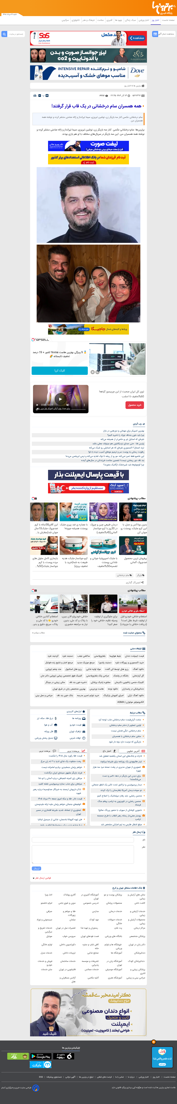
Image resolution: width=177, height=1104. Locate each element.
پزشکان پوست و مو (113, 895)
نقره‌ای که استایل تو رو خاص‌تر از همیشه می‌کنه (122, 439)
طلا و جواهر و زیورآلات (69, 913)
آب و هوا (48, 725)
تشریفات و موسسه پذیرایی (90, 963)
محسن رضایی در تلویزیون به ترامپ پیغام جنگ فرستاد (119, 803)
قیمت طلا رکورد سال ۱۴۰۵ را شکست (65, 756)
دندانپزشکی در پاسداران (133, 689)
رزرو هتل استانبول (73, 669)
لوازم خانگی (46, 945)
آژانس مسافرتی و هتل (68, 980)
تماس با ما (119, 1077)
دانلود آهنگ (138, 669)
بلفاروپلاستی (99, 656)
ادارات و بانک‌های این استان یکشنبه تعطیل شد (120, 756)
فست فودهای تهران (90, 936)
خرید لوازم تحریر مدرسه (88, 695)
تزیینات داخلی (69, 953)
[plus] (47, 95)
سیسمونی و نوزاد (44, 920)
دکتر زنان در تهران (137, 945)
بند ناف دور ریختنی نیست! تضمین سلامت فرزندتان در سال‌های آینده (112, 460)
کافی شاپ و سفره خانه (91, 946)
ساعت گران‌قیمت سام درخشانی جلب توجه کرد (120, 720)
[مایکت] (40, 1065)
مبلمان (72, 920)
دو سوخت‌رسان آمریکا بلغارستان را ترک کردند (121, 790)
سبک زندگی (130, 20)
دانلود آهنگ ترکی (136, 695)
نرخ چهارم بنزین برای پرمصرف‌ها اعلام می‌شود (61, 825)
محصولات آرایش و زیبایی (136, 921)
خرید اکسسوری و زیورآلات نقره (129, 663)
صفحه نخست (168, 20)
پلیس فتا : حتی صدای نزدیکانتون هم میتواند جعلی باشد (118, 443)
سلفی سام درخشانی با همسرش (126, 736)
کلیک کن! (59, 370)
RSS (41, 1077)
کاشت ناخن (139, 903)
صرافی (49, 911)
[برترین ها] (165, 8)
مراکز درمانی (139, 928)
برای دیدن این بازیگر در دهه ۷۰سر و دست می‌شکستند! (121, 777)
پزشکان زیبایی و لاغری (137, 971)
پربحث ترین (44, 751)
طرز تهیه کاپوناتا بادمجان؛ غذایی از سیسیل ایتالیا (60, 820)
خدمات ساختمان (68, 961)
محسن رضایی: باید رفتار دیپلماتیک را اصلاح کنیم (119, 796)
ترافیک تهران (75, 731)
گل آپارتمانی (138, 676)
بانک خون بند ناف (65, 695)
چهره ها (119, 20)
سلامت (100, 20)
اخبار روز (156, 20)
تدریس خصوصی (91, 903)
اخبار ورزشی (144, 20)
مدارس (95, 911)
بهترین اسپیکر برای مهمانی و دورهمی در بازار (123, 431)
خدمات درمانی (115, 911)
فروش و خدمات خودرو (45, 963)
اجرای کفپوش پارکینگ (113, 695)
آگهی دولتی (70, 1077)
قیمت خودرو (75, 725)
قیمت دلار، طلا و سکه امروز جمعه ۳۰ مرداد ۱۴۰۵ (60, 799)
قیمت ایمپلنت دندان (134, 656)
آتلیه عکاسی (93, 978)
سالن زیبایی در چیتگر (55, 682)
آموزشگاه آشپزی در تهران (90, 897)
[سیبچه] (63, 1057)
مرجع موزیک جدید (86, 663)
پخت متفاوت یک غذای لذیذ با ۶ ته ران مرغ (61, 761)
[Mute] (97, 372)
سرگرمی (65, 20)
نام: (143, 840)
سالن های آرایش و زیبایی (136, 897)
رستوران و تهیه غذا (90, 928)
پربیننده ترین (73, 751)
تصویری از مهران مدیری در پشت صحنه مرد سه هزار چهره (117, 769)
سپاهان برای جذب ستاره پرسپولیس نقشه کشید (60, 784)
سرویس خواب (69, 936)
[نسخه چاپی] (34, 95)
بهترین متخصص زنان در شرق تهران (69, 689)
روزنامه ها (76, 718)
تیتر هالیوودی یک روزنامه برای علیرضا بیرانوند (121, 761)
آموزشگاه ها (116, 953)
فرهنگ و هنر (89, 20)
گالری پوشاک (69, 895)
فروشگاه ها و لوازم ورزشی (113, 946)
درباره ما (131, 1077)
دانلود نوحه (113, 689)
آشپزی (109, 20)
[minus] (39, 95)
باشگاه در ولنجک (120, 676)
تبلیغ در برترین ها (86, 1077)
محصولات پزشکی (114, 903)
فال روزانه (48, 731)
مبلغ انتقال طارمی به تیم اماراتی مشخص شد (121, 824)
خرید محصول (134, 405)
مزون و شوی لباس (67, 903)
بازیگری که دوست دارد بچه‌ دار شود (125, 742)
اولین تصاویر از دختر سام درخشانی (125, 725)
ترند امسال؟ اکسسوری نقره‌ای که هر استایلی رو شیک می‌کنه (116, 448)
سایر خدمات (46, 969)
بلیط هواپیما (115, 656)
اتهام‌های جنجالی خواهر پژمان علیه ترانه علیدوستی (58, 804)
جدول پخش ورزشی (44, 738)
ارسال (36, 868)
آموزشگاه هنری (115, 978)
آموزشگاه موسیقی (113, 969)
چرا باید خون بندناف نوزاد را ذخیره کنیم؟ (125, 435)
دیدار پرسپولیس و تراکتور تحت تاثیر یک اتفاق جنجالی (117, 785)
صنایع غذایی (93, 953)
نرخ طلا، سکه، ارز (45, 718)
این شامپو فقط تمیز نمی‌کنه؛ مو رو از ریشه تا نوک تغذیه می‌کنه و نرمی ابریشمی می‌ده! (105, 456)
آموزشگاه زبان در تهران (114, 963)
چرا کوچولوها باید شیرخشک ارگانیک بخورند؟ (123, 465)
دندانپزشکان (139, 953)
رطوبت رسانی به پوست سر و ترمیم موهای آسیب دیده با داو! (116, 452)
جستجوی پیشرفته (54, 1077)
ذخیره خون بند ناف (78, 682)
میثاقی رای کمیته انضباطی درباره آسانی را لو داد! (60, 778)
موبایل (49, 936)
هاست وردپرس (97, 689)
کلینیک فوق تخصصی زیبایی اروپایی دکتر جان (61, 676)
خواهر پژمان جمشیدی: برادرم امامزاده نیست (61, 767)
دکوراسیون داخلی (67, 945)
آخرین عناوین (133, 751)
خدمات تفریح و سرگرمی (45, 930)
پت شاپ (118, 928)
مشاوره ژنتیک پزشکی (100, 682)
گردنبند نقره (53, 656)
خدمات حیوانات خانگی (115, 921)
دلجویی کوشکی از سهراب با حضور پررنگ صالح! (120, 810)
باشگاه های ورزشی (113, 936)
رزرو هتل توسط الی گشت (117, 669)
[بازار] (18, 1057)
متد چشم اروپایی (53, 669)
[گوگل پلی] (41, 1057)
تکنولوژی (76, 20)
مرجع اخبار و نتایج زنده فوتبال (59, 663)
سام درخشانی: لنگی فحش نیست (126, 731)
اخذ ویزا (48, 895)
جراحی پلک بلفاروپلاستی (97, 676)
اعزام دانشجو (46, 903)
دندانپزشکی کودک (136, 961)
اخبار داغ (107, 751)
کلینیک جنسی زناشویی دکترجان (129, 682)
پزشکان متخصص (137, 936)
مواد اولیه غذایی (93, 669)
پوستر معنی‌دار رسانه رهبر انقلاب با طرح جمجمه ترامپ (119, 817)
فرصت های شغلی (104, 1077)
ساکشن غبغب (83, 656)
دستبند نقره (68, 656)
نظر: (143, 847)
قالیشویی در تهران (67, 969)
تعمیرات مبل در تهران (66, 928)
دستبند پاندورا (105, 663)
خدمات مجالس (92, 969)
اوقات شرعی (75, 738)
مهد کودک (94, 920)
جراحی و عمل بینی (44, 695)
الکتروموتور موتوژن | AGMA (130, 702)
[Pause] (93, 372)
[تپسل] (33, 339)
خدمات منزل (46, 953)
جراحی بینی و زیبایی (135, 978)
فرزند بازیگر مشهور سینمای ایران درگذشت (63, 773)
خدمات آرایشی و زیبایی (137, 913)
